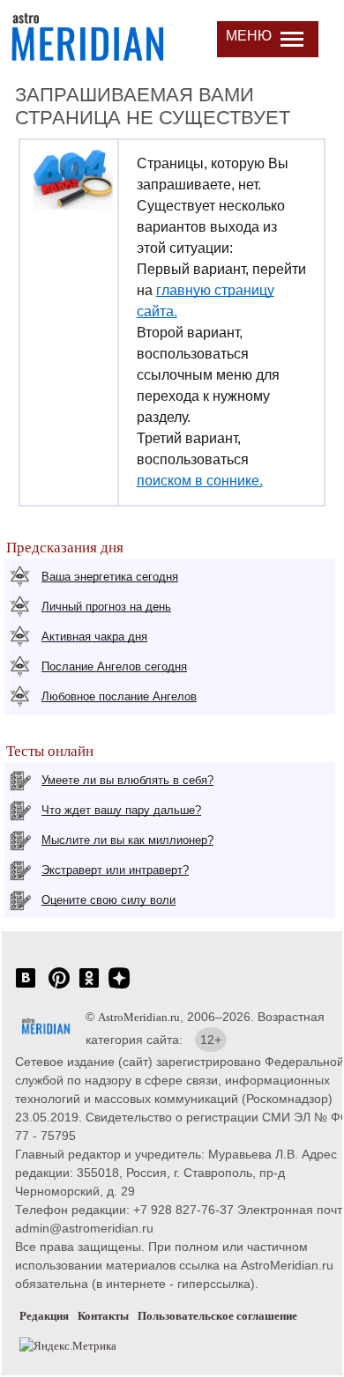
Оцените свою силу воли (108, 900)
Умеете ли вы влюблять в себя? (127, 780)
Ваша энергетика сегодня (109, 576)
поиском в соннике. (200, 480)
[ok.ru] (89, 987)
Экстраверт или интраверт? (115, 870)
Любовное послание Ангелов (119, 696)
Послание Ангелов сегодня (114, 666)
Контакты (103, 1315)
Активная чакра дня (94, 636)
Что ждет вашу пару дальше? (121, 810)
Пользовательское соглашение (217, 1315)
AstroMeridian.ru (139, 1017)
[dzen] (119, 987)
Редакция (44, 1315)
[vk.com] (25, 987)
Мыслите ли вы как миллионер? (127, 840)
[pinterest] (59, 987)
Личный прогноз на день (106, 606)
